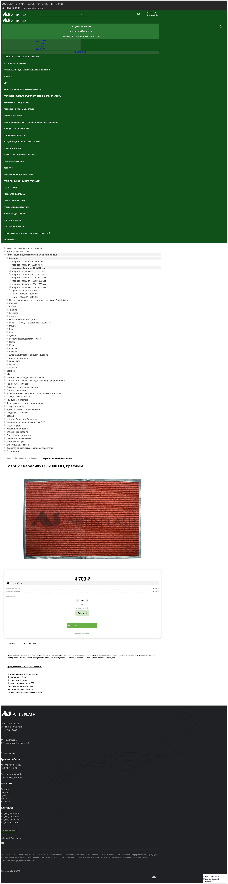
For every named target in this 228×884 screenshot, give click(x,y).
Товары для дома (15, 406)
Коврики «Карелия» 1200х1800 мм (29, 280)
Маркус (12, 325)
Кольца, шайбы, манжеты (19, 396)
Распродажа (13, 451)
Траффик (13, 309)
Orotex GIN (14, 361)
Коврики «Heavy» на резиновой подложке (30, 322)
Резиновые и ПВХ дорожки (20, 383)
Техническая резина (16, 390)
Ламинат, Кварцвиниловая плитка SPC (26, 422)
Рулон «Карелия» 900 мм (24, 290)
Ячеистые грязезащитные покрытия (24, 248)
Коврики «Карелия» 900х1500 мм (28, 274)
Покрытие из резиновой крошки (22, 386)
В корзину (72, 625)
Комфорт (13, 312)
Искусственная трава (17, 428)
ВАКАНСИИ (57, 3)
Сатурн (12, 316)
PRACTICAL (15, 351)
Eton (11, 332)
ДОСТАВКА (7, 3)
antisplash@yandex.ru (33, 7)
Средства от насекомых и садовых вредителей (30, 447)
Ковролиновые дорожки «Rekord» (26, 338)
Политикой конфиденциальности (17, 860)
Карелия (13, 258)
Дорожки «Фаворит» (19, 357)
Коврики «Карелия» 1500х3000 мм (29, 287)
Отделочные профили (17, 431)
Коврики (11, 370)
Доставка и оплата (81, 633)
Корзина (208, 879)
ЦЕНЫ (30, 3)
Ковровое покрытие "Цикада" (23, 319)
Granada (13, 367)
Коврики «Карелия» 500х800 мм (27, 264)
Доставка (5, 788)
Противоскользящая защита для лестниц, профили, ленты (36, 380)
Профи (12, 341)
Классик (13, 348)
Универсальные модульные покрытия (25, 377)
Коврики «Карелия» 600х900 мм (28, 267)
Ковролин (11, 415)
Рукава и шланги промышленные (23, 409)
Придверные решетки (17, 412)
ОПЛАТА (20, 3)
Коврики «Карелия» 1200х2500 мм (29, 283)
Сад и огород (13, 425)
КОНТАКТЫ (42, 3)
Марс (11, 345)
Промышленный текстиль (19, 435)
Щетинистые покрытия (18, 251)
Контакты (5, 798)
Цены (3, 795)
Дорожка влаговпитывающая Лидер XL (28, 354)
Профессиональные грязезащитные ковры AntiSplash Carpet (39, 300)
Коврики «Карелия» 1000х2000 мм (29, 277)
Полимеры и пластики (17, 399)
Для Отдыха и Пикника (18, 444)
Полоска (13, 364)
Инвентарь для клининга (19, 438)
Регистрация (215, 876)
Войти (139, 14)
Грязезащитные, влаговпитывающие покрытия (32, 254)
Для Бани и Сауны (16, 441)
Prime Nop (14, 303)
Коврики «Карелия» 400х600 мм (27, 261)
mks (8, 373)
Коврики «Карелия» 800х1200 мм (28, 271)
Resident (13, 306)
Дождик (13, 335)
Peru (11, 329)
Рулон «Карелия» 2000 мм (25, 296)
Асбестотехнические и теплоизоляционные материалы (34, 393)
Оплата (4, 792)
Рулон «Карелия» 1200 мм (25, 293)
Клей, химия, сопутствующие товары (25, 402)
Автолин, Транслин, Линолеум (22, 418)
